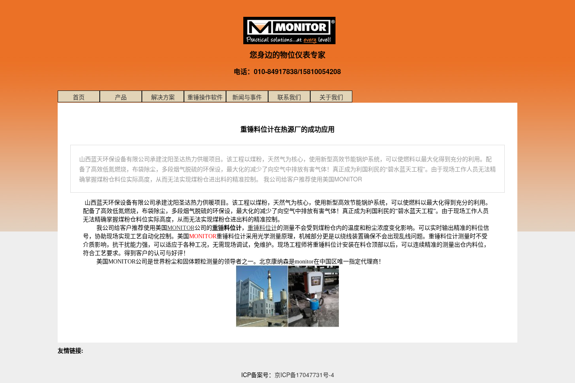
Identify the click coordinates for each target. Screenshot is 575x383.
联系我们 (289, 97)
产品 (121, 97)
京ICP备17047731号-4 (304, 374)
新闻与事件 (247, 97)
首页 (79, 97)
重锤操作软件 (205, 97)
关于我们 (331, 97)
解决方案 (163, 97)
